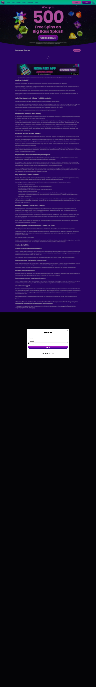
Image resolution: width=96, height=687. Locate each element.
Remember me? (33, 343)
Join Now (48, 351)
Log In (48, 347)
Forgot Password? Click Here (48, 353)
